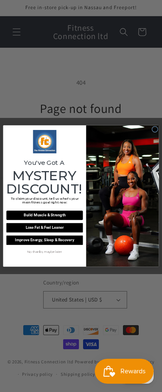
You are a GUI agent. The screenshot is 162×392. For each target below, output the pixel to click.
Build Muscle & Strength (45, 215)
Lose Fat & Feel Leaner (45, 228)
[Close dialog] (154, 129)
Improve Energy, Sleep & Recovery (44, 240)
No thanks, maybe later (44, 252)
